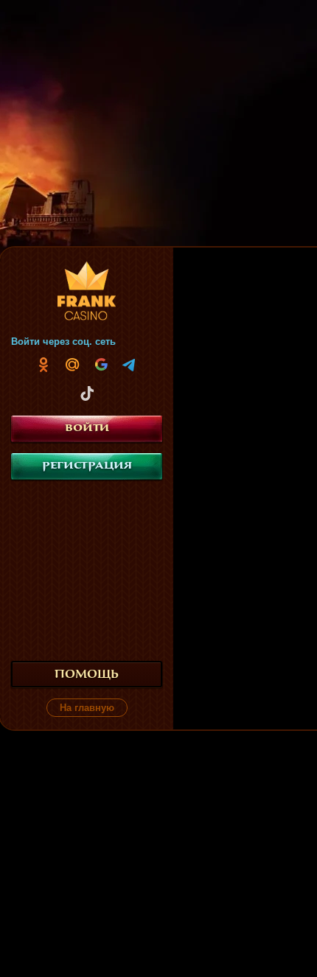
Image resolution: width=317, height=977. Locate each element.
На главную (87, 707)
